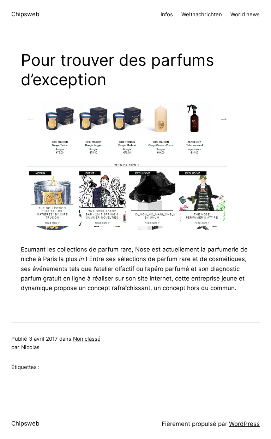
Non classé (87, 338)
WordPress (244, 423)
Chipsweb (25, 14)
